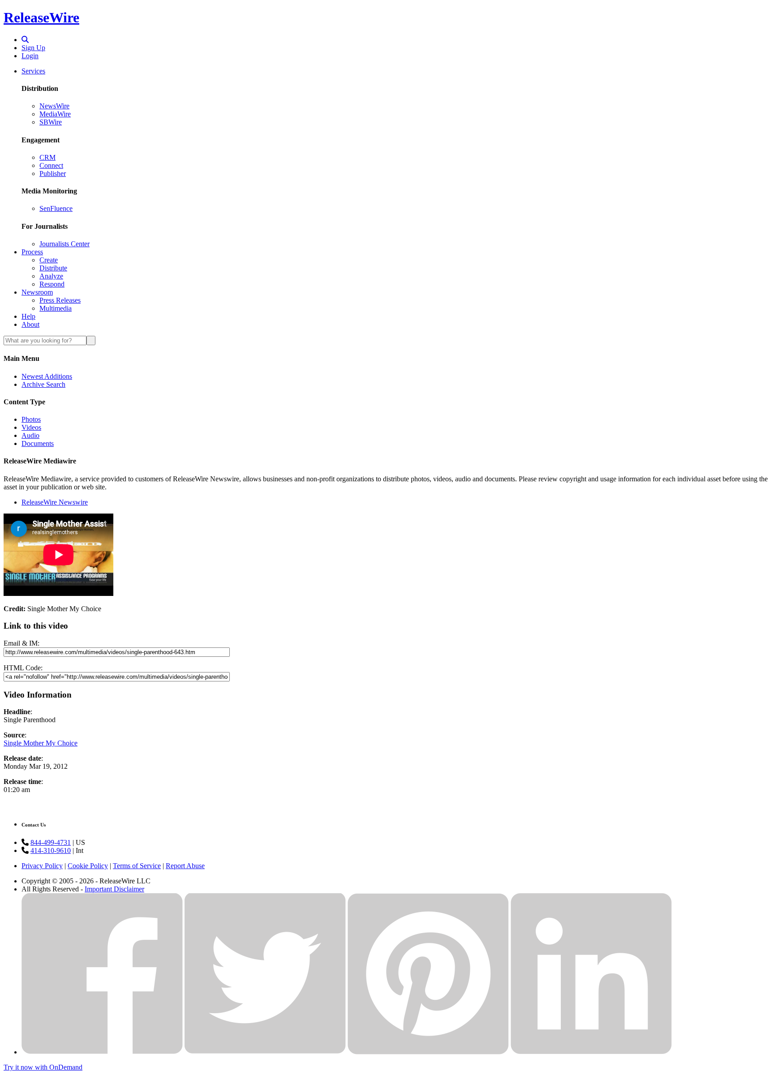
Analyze (51, 276)
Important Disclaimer (114, 889)
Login (30, 56)
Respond (51, 284)
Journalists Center (64, 244)
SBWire (50, 122)
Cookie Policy (88, 865)
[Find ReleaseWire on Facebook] (102, 1052)
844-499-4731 (50, 842)
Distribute (53, 268)
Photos (31, 419)
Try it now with (43, 1067)
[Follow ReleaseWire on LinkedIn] (591, 1052)
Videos (31, 427)
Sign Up (33, 47)
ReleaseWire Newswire (55, 502)
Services (33, 71)
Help (28, 316)
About (30, 324)
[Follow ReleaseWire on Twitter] (265, 1052)
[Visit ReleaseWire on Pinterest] (428, 1052)
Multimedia (55, 308)
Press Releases (60, 300)
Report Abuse (185, 865)
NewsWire (54, 106)
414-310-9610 (50, 850)
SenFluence (56, 208)
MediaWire (55, 114)
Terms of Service (137, 865)
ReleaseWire (41, 17)
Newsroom (37, 292)
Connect (51, 165)
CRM (47, 157)
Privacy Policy (42, 865)
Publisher (52, 173)
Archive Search (43, 384)
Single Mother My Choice (40, 743)
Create (48, 260)
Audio (30, 435)
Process (32, 252)
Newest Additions (47, 376)
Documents (38, 443)
